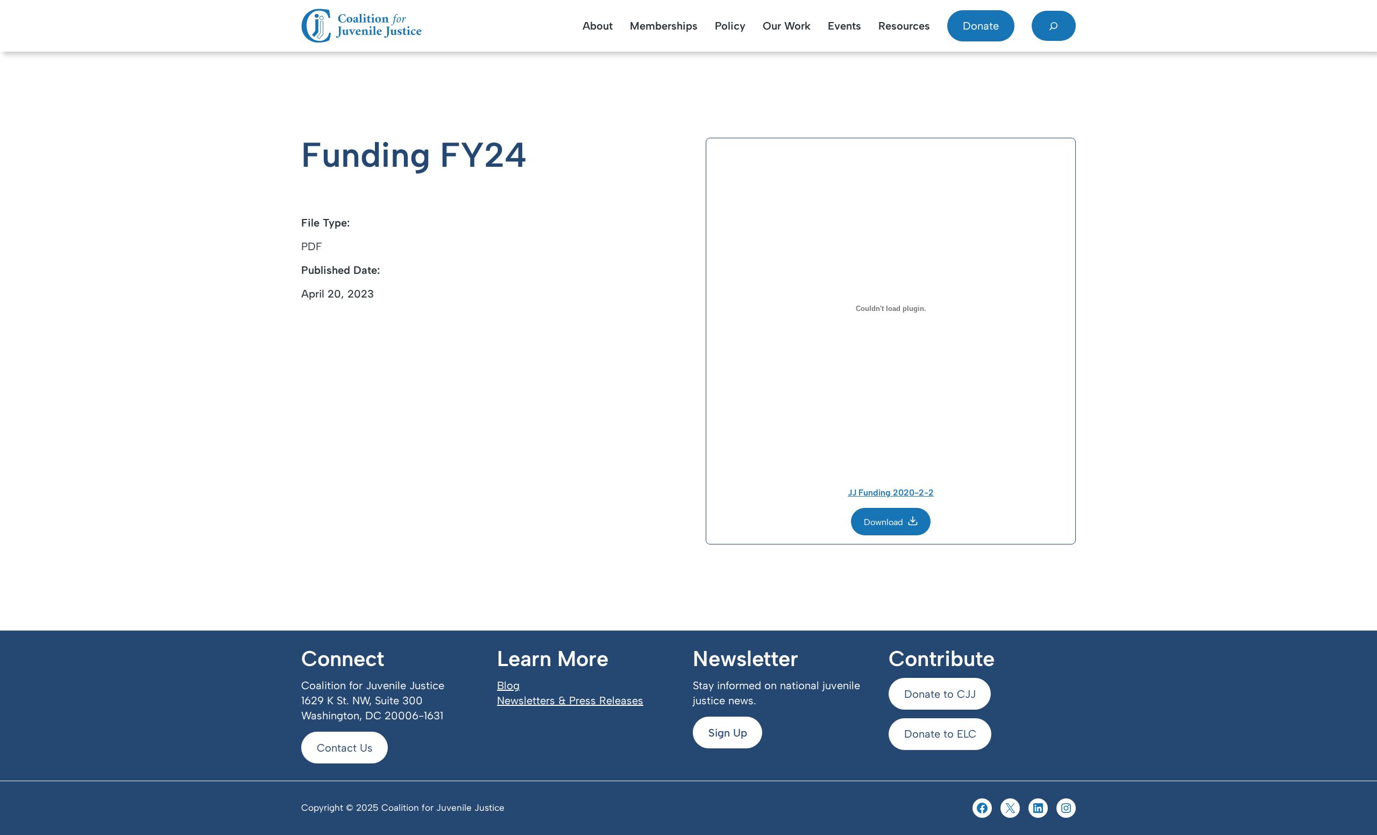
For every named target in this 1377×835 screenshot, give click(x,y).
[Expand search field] (1054, 26)
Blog (508, 685)
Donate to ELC (940, 733)
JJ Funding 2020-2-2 (891, 492)
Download (883, 522)
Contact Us (345, 747)
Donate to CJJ (940, 694)
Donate (981, 25)
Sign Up (727, 732)
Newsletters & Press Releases (570, 700)
